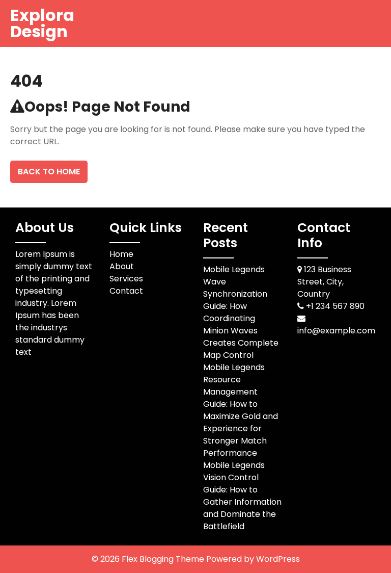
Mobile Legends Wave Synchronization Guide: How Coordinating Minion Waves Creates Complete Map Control (240, 312)
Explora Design (42, 23)
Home (121, 254)
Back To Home (49, 171)
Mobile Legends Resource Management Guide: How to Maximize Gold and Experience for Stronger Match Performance (240, 410)
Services (126, 278)
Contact (126, 291)
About (121, 266)
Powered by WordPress (253, 559)
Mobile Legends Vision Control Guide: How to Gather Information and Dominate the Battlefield (242, 495)
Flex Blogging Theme (164, 559)
